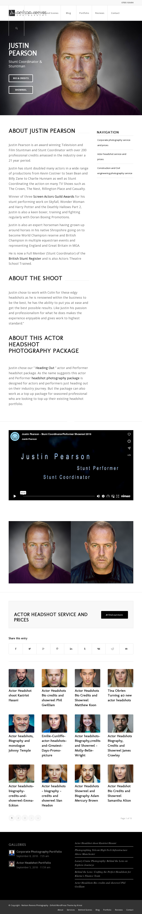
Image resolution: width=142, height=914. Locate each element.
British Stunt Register (25, 258)
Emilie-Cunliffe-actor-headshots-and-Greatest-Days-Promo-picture (54, 745)
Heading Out (45, 368)
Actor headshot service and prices (111, 156)
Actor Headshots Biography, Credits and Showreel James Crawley (120, 745)
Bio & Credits (21, 78)
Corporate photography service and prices (113, 142)
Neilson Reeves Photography (34, 905)
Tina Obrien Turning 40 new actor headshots (120, 695)
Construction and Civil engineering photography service (114, 170)
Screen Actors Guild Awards (53, 196)
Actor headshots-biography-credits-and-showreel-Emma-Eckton (21, 795)
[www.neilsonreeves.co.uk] (40, 552)
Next (134, 68)
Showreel (21, 89)
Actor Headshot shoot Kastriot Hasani (20, 695)
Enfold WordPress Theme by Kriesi (66, 905)
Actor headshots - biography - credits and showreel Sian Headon (54, 795)
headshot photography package (55, 378)
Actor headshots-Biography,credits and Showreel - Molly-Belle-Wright (87, 745)
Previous (8, 68)
